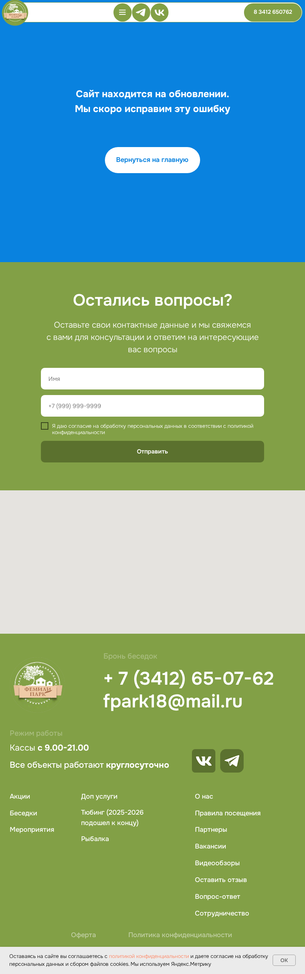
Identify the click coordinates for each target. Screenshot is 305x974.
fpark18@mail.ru (173, 701)
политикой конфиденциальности (149, 956)
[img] (232, 761)
